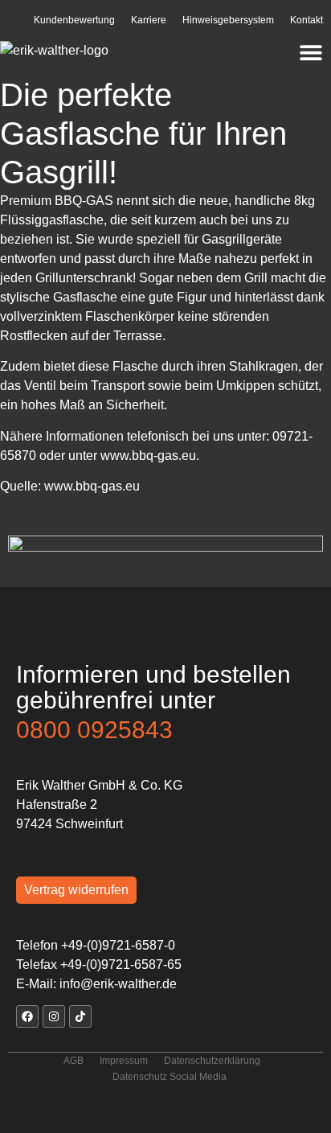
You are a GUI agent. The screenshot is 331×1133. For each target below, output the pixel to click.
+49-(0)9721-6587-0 (118, 945)
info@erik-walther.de (118, 984)
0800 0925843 (94, 729)
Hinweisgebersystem (228, 20)
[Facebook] (27, 1016)
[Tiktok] (80, 1016)
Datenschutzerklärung (212, 1060)
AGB (73, 1060)
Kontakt (306, 20)
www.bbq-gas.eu (148, 455)
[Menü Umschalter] (311, 52)
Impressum (124, 1060)
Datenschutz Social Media (169, 1076)
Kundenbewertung (74, 20)
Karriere (148, 20)
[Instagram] (54, 1016)
